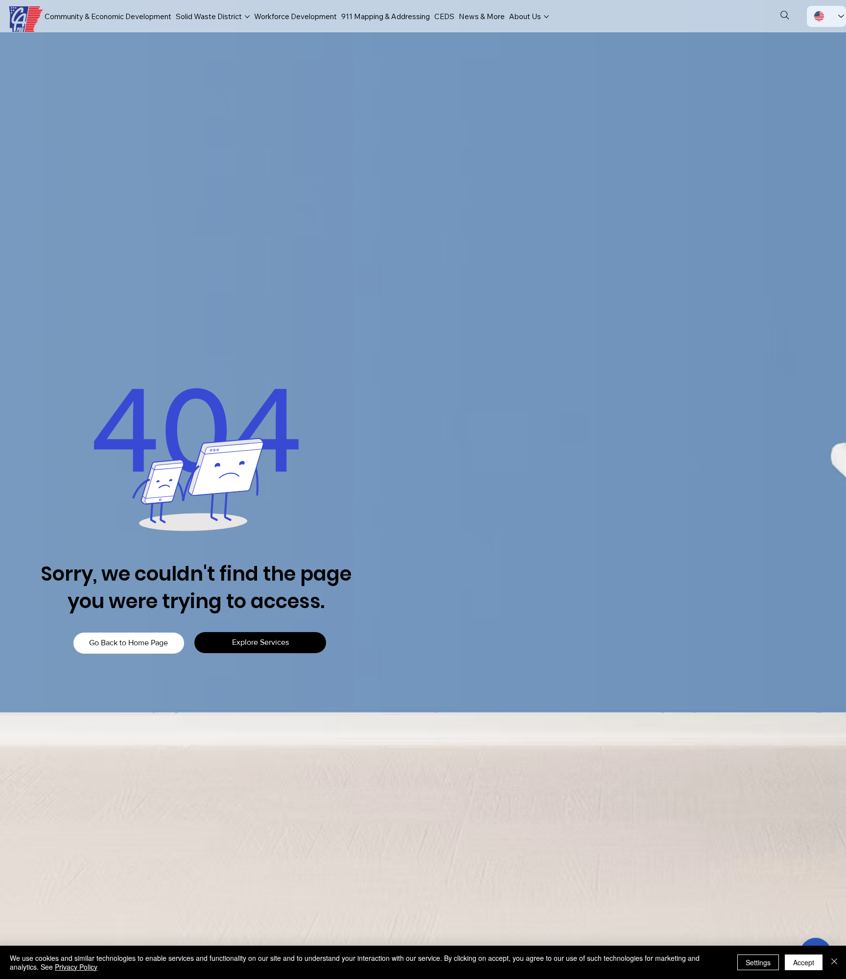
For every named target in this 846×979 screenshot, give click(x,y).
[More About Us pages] (546, 16)
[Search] (785, 15)
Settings (758, 962)
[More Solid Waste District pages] (247, 16)
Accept (803, 962)
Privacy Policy (76, 967)
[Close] (834, 962)
